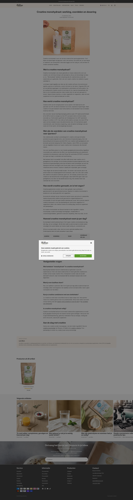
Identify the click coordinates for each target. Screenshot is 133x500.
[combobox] (91, 243)
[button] (47, 256)
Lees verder (47, 252)
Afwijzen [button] (68, 255)
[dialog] (66, 250)
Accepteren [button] (83, 255)
